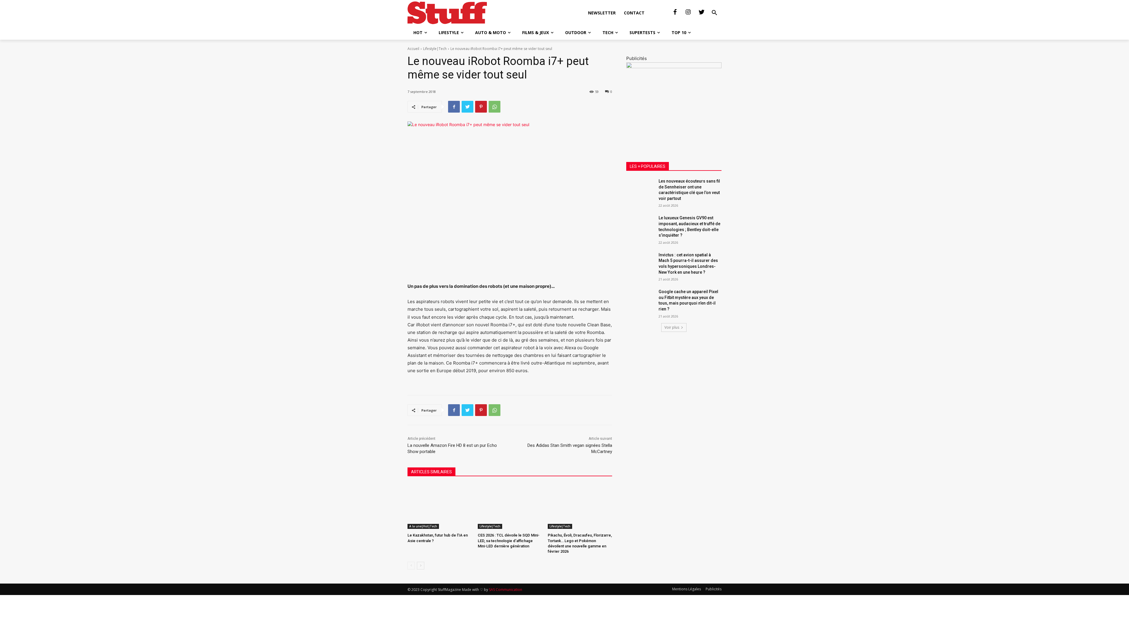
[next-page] (420, 565)
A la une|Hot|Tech (423, 526)
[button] (714, 13)
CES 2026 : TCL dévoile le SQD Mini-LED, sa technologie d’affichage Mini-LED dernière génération (509, 540)
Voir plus (671, 327)
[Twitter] (701, 12)
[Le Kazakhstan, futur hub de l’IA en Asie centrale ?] (439, 506)
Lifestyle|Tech (435, 48)
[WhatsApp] (494, 107)
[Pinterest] (481, 107)
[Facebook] (675, 12)
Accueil (413, 48)
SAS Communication (505, 589)
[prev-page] (411, 565)
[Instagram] (688, 12)
